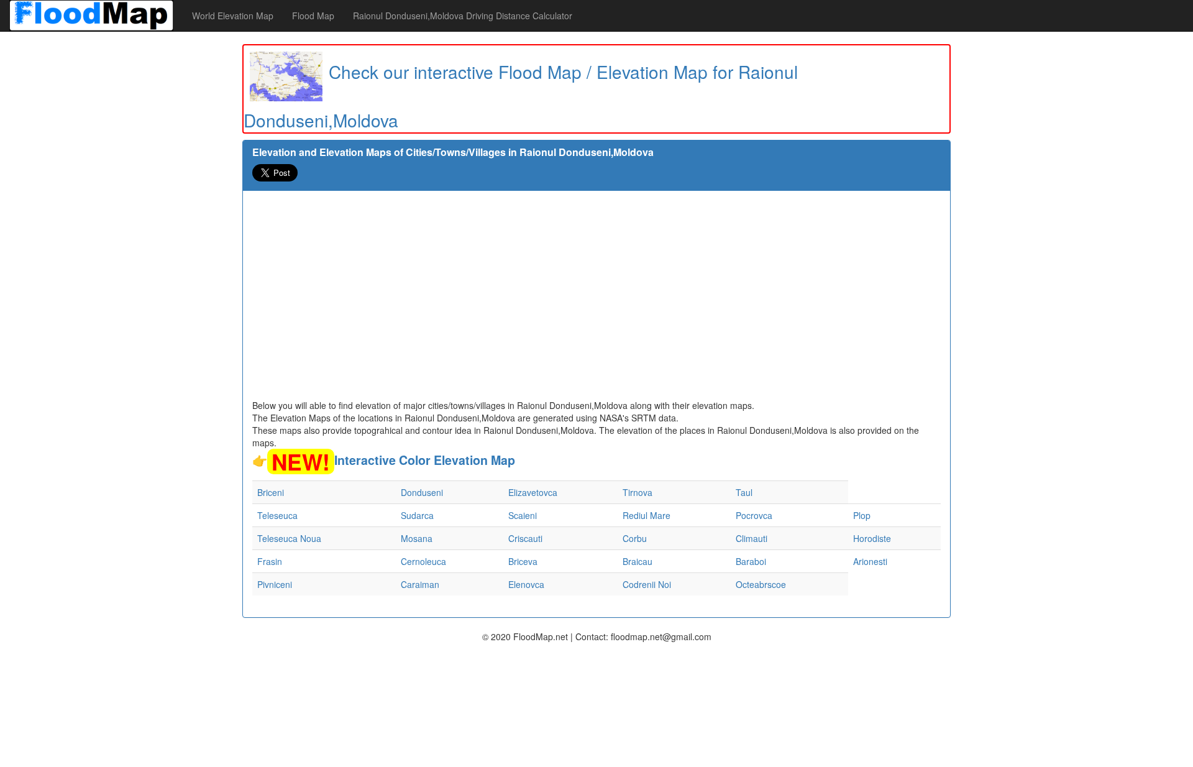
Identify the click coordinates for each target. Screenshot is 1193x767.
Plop (862, 515)
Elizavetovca (532, 492)
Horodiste (872, 538)
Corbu (635, 538)
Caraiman (420, 584)
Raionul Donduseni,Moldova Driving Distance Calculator (462, 15)
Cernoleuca (423, 561)
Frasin (269, 561)
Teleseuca (277, 515)
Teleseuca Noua (289, 538)
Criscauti (525, 538)
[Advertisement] (596, 306)
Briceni (270, 492)
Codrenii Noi (647, 584)
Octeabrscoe (761, 584)
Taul (744, 492)
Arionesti (870, 561)
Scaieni (522, 515)
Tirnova (637, 492)
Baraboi (751, 561)
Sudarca (417, 515)
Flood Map (313, 15)
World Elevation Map (232, 15)
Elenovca (526, 584)
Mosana (416, 538)
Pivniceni (274, 584)
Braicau (637, 561)
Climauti (751, 538)
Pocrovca (754, 515)
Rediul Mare (646, 515)
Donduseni (422, 492)
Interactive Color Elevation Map (424, 460)
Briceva (522, 561)
